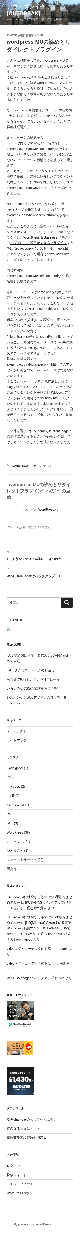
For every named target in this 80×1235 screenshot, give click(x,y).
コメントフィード (20, 1184)
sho (61, 978)
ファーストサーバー (42, 465)
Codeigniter (15, 768)
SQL (10, 823)
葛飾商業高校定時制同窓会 (27, 1138)
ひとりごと (15, 850)
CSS (10, 777)
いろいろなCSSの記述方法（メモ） (33, 688)
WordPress (21, 465)
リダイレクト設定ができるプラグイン (38, 243)
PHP (10, 814)
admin (39, 35)
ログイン (13, 1166)
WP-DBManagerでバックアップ (30, 978)
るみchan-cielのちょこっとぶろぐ (31, 1119)
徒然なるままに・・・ (23, 1128)
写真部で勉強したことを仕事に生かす (35, 679)
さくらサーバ (17, 841)
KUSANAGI (15, 805)
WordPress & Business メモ (44, 237)
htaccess (13, 786)
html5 (11, 795)
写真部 (12, 869)
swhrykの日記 (57, 436)
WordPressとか (49, 509)
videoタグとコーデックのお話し (30, 670)
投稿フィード (17, 1175)
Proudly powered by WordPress (29, 1224)
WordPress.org (18, 1193)
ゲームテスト (17, 731)
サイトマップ (17, 740)
